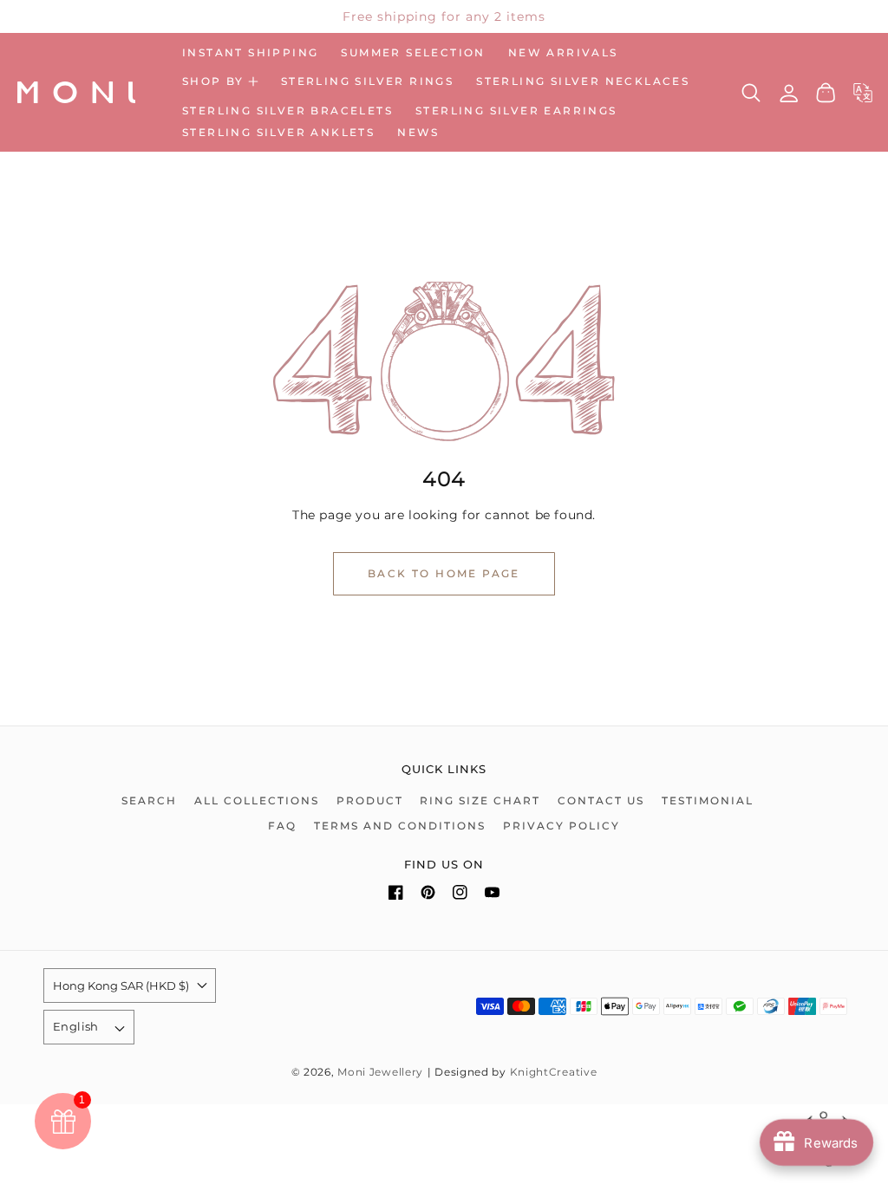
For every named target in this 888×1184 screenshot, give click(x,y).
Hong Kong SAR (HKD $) (121, 985)
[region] (444, 16)
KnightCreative (553, 1072)
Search (149, 800)
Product (369, 800)
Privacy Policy (561, 825)
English (76, 1026)
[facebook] (395, 896)
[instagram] (460, 896)
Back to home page (444, 573)
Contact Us (601, 800)
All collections (256, 800)
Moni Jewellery (380, 1072)
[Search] (751, 92)
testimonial (708, 800)
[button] (220, 81)
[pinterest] (428, 896)
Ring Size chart (480, 800)
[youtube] (492, 896)
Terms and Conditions (400, 825)
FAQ (282, 825)
